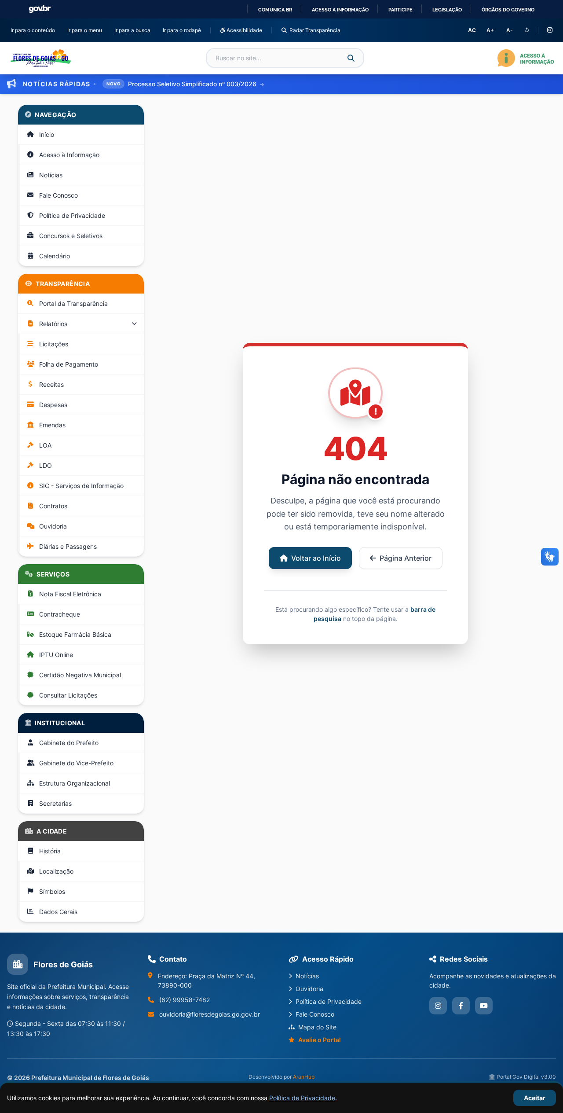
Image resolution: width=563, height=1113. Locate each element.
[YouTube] (484, 1005)
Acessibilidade (243, 30)
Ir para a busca (134, 29)
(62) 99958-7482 (184, 999)
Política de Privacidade (302, 1098)
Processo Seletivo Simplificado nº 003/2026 (193, 84)
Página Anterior (405, 558)
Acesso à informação (340, 10)
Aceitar (534, 1098)
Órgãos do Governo (508, 10)
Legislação (447, 10)
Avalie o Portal (319, 1039)
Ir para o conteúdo (34, 29)
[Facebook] (461, 1005)
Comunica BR (275, 10)
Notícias (307, 976)
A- (509, 30)
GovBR (40, 9)
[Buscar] (351, 58)
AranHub (303, 1076)
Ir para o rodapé (184, 29)
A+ (490, 30)
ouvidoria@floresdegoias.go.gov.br (209, 1014)
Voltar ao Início (316, 558)
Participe (400, 10)
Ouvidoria (309, 988)
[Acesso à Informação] (526, 58)
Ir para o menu (86, 29)
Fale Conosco (315, 1014)
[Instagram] (550, 30)
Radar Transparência (314, 30)
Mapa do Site (317, 1027)
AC (472, 30)
